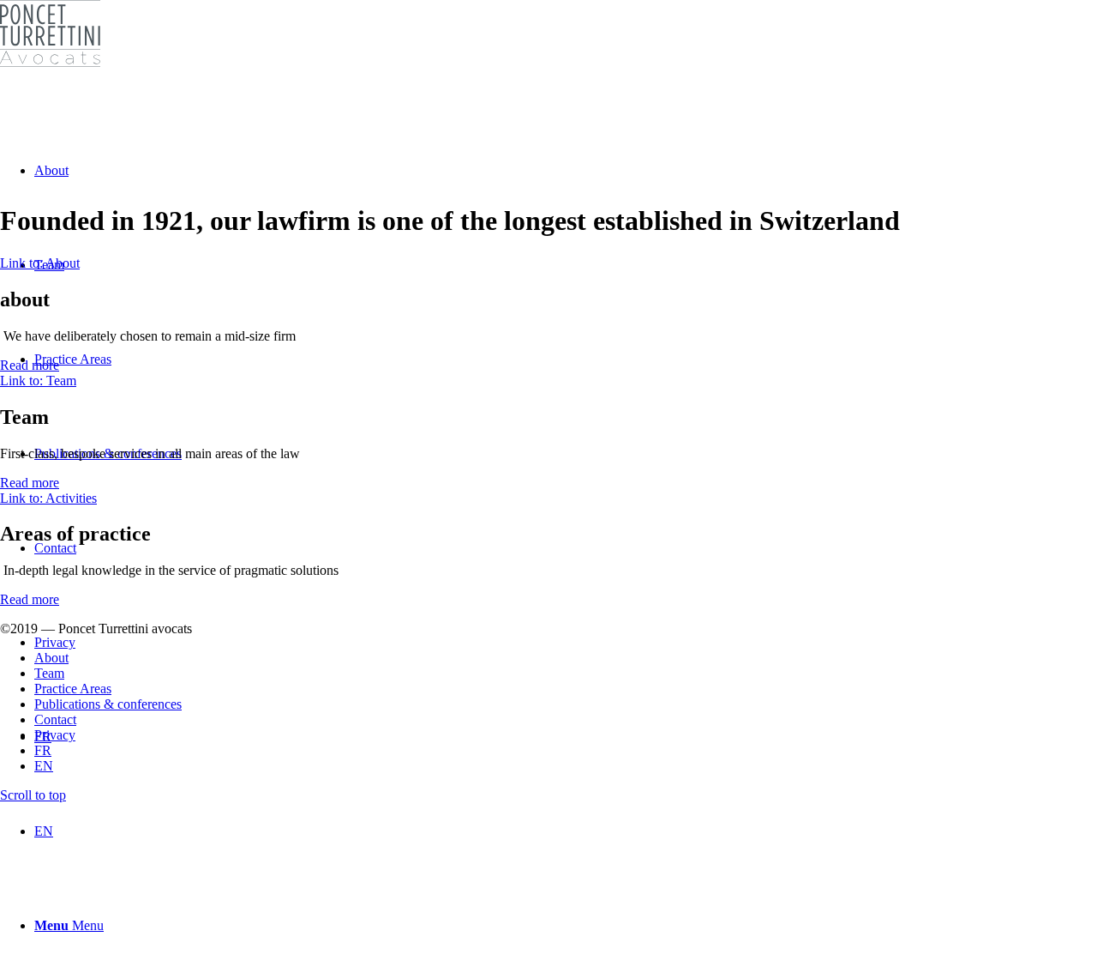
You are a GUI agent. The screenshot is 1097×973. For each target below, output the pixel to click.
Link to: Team (38, 380)
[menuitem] (565, 831)
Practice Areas (72, 688)
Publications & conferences (108, 704)
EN (43, 765)
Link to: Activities (48, 498)
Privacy (54, 735)
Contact (55, 719)
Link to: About (40, 263)
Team (49, 673)
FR (42, 750)
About (51, 657)
